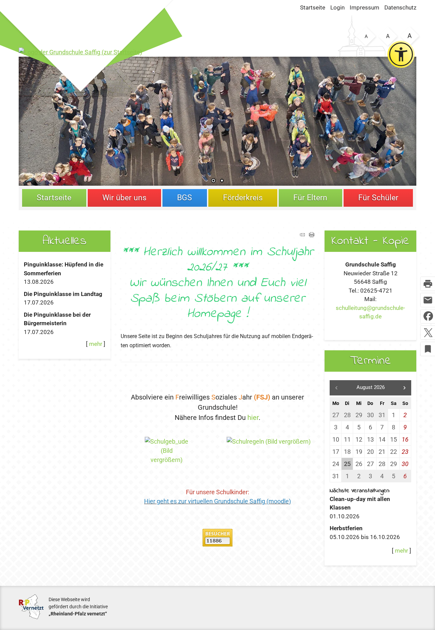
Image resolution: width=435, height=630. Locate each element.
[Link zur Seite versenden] (302, 235)
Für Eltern (310, 197)
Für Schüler (378, 197)
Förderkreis (243, 197)
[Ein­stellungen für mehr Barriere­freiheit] (401, 54)
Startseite (312, 7)
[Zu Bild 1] (213, 181)
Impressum (364, 7)
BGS (184, 197)
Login (337, 7)
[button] (46, 120)
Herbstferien (346, 528)
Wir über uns (124, 197)
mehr (96, 343)
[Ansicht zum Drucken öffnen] (311, 235)
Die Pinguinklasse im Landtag (63, 294)
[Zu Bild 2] (222, 181)
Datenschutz (400, 7)
